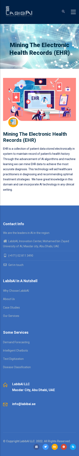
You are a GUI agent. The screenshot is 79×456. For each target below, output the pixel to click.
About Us (9, 299)
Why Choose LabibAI (16, 290)
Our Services (11, 315)
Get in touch (15, 265)
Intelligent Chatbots (15, 350)
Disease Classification (17, 367)
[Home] (19, 11)
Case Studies (11, 307)
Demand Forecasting (16, 342)
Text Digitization (13, 358)
